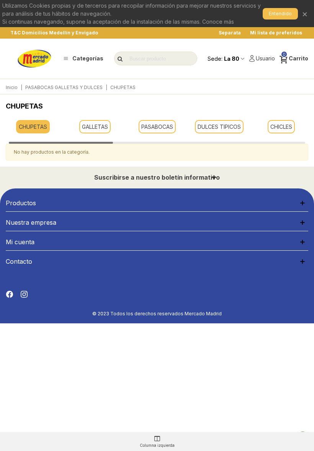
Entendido (280, 13)
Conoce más (218, 21)
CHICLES (281, 126)
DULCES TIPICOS (219, 126)
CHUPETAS (33, 126)
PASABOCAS (157, 126)
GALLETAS (95, 126)
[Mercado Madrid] (34, 58)
